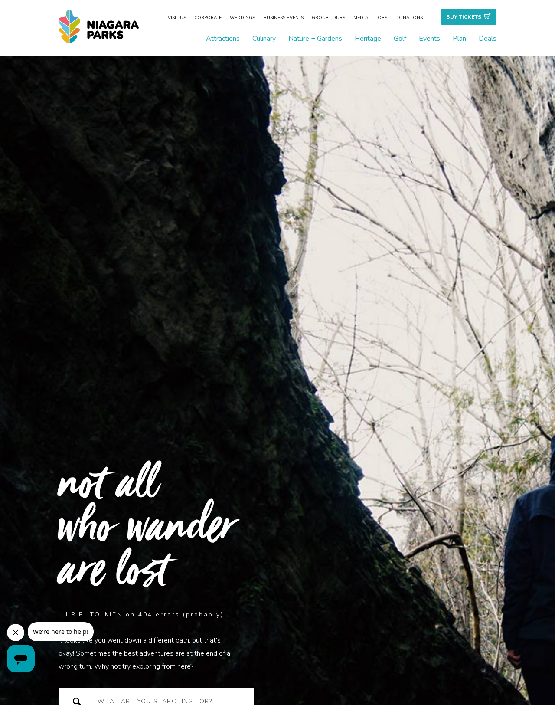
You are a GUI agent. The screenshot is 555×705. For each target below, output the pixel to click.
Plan (459, 38)
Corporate (208, 18)
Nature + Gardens (315, 38)
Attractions (223, 38)
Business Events (284, 18)
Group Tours (328, 18)
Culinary (264, 38)
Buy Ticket (463, 16)
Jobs (381, 18)
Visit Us (177, 18)
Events (429, 38)
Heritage (368, 38)
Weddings (242, 18)
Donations (409, 18)
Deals (487, 38)
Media (360, 18)
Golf (400, 38)
